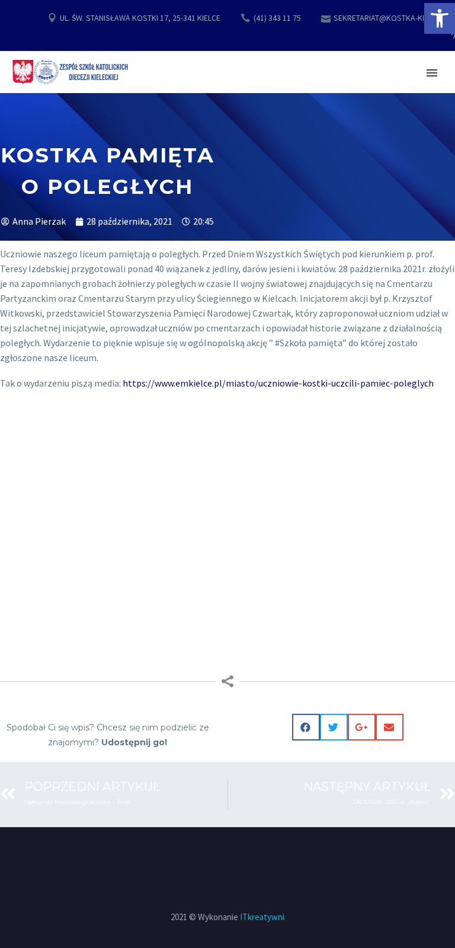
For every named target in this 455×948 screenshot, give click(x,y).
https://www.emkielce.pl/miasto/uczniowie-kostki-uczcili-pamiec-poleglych (277, 383)
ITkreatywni (262, 917)
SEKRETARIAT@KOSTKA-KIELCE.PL (392, 17)
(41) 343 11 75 (277, 17)
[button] (439, 18)
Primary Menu (432, 73)
